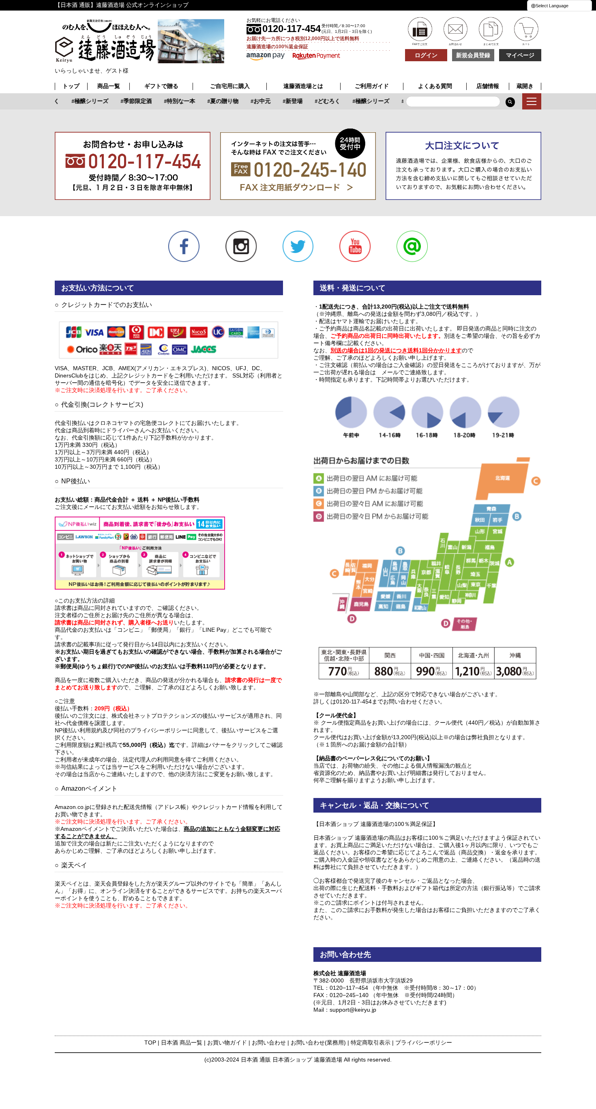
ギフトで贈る (161, 86)
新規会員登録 (473, 55)
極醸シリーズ (83, 101)
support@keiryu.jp (353, 1009)
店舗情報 (487, 86)
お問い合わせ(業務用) (318, 1042)
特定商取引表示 (370, 1042)
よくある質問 (435, 86)
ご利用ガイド (372, 86)
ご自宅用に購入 (230, 86)
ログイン (426, 55)
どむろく (321, 101)
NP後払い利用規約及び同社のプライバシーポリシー (121, 730)
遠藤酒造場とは (303, 86)
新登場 (286, 101)
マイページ (520, 55)
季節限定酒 (130, 101)
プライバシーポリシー (423, 1042)
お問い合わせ (269, 1042)
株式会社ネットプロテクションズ (154, 715)
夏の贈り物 (216, 101)
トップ (70, 86)
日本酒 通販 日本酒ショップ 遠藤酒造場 (291, 1059)
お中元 (254, 101)
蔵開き (525, 86)
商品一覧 (108, 86)
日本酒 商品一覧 (181, 1042)
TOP (150, 1042)
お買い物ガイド (227, 1042)
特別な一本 (173, 101)
